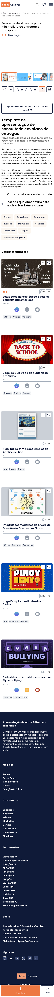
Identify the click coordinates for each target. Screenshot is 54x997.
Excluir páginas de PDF (15, 905)
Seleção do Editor (12, 789)
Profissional (9, 230)
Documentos (10, 832)
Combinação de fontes (15, 860)
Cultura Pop (9, 828)
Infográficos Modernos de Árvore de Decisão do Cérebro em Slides (27, 526)
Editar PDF (8, 886)
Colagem (26, 317)
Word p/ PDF (9, 883)
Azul (5, 469)
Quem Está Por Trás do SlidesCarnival (23, 926)
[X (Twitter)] (23, 958)
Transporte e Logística (14, 237)
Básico (12, 469)
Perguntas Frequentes (15, 929)
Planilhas (8, 836)
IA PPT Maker (10, 856)
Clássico (8, 393)
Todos (6, 774)
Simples (24, 230)
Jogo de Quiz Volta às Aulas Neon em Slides (25, 374)
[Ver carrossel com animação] (42, 89)
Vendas (7, 824)
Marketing (8, 821)
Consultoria (22, 217)
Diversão (24, 621)
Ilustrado (8, 223)
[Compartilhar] (4, 89)
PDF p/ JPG (8, 879)
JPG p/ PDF (8, 875)
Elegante (26, 393)
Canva (6, 785)
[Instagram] (5, 958)
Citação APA (9, 864)
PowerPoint (9, 778)
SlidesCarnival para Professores (20, 941)
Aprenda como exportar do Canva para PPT (27, 108)
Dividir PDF (8, 894)
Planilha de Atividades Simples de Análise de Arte (25, 450)
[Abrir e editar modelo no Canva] (16, 309)
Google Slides (10, 781)
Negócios (39, 223)
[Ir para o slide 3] (40, 76)
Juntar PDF (9, 890)
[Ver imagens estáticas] (49, 89)
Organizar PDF (11, 901)
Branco (7, 217)
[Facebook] (11, 958)
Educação (8, 809)
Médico (7, 817)
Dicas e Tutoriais (12, 933)
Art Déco (7, 317)
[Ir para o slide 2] (24, 76)
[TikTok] (36, 958)
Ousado (17, 697)
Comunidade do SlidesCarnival (20, 937)
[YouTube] (17, 958)
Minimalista (23, 223)
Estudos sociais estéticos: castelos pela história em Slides (26, 298)
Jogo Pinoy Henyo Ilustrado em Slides (23, 602)
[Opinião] (11, 89)
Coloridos (16, 545)
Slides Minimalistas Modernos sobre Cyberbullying (27, 678)
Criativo (17, 393)
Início (3, 13)
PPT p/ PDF (8, 868)
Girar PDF (8, 898)
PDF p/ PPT (8, 871)
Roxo (25, 697)
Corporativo (39, 217)
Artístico (16, 317)
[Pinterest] (30, 958)
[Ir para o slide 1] (9, 76)
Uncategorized (14, 13)
